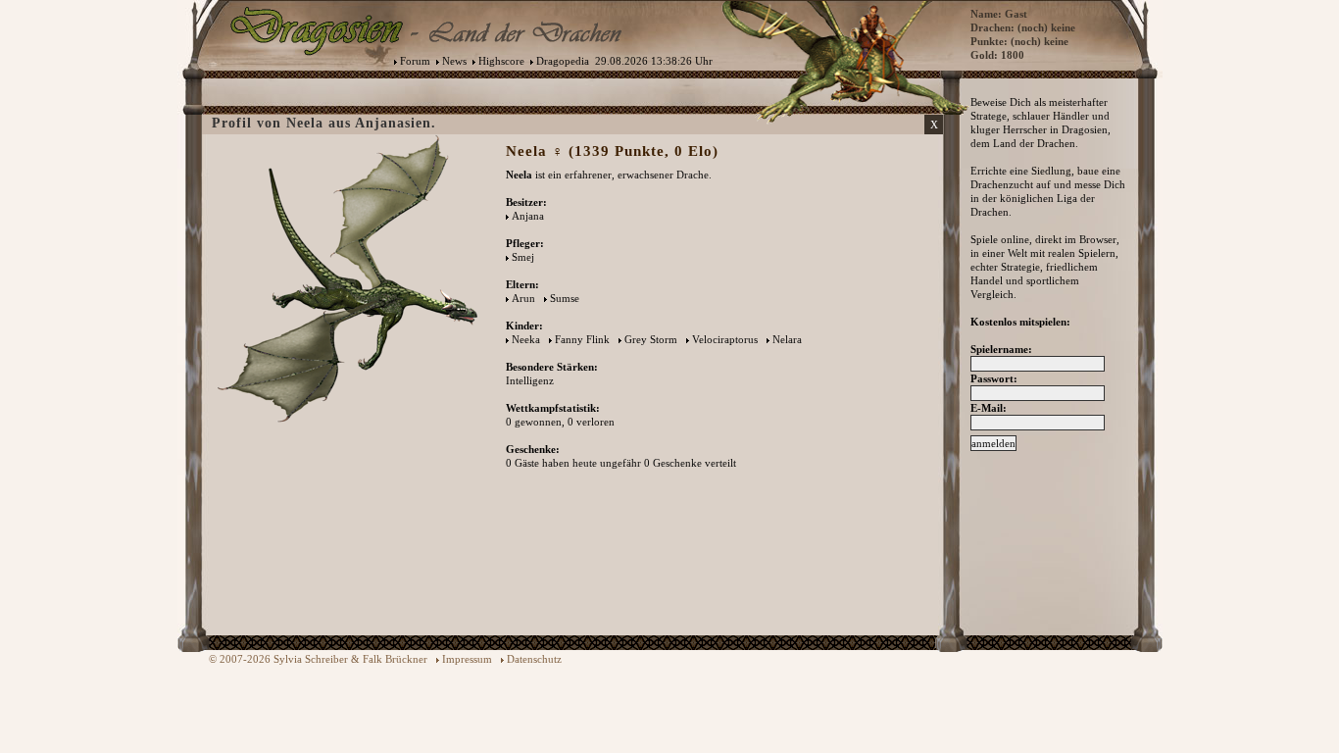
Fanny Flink (582, 339)
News (454, 61)
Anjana (528, 216)
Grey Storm (650, 339)
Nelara (787, 339)
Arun (523, 298)
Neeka (526, 339)
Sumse (564, 298)
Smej (523, 257)
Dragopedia (562, 61)
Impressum (467, 659)
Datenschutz (534, 659)
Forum (415, 61)
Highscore (501, 61)
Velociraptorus (725, 339)
